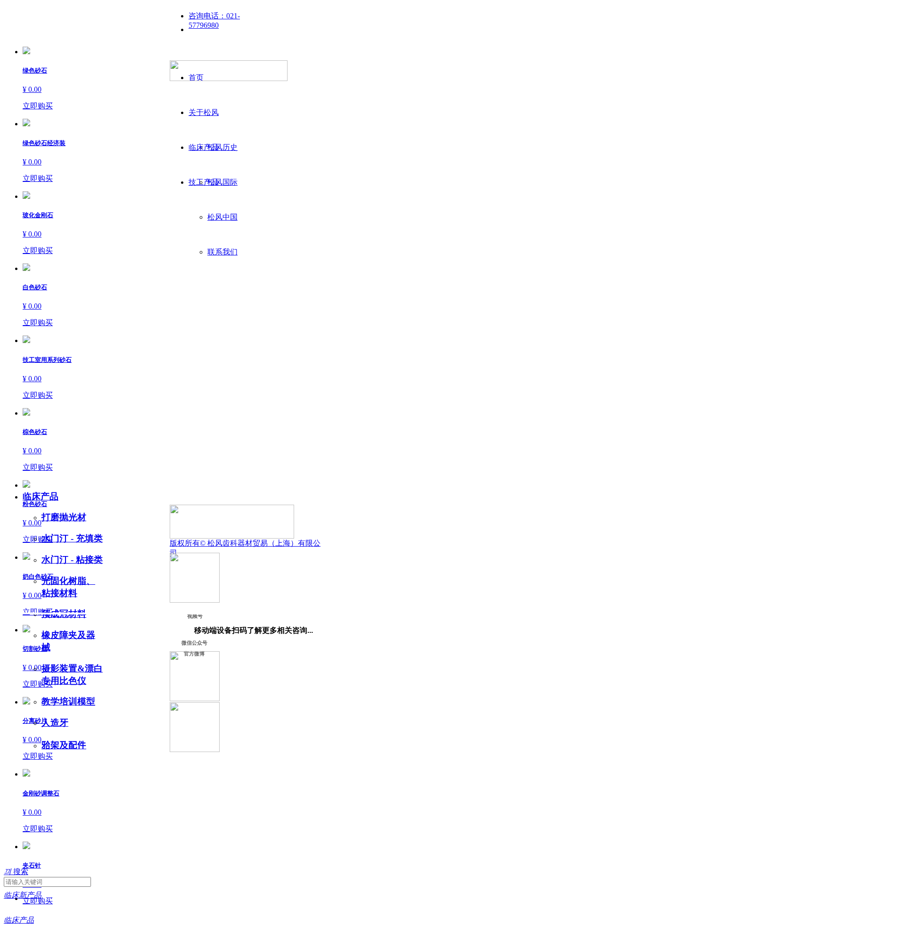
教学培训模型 (68, 701)
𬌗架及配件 (63, 745)
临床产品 (40, 496)
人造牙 (54, 723)
